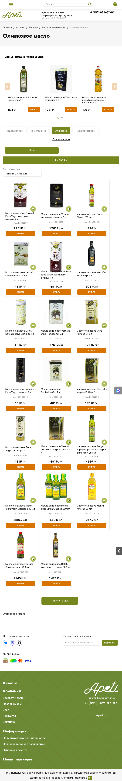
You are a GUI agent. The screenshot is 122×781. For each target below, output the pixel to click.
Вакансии (9, 721)
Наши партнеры (17, 759)
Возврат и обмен (14, 697)
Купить (34, 110)
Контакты (9, 715)
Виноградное (38, 130)
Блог (6, 709)
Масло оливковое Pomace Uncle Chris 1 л (22, 98)
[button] (7, 86)
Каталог (10, 683)
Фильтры (61, 160)
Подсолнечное (14, 130)
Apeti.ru (101, 715)
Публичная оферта (15, 750)
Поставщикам (12, 703)
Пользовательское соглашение (24, 744)
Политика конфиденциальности (24, 738)
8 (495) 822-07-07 (102, 12)
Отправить (110, 643)
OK (89, 778)
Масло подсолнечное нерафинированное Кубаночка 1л (94, 100)
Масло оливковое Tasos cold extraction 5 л (61, 98)
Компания (12, 691)
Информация (15, 731)
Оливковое (61, 130)
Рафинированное (85, 130)
